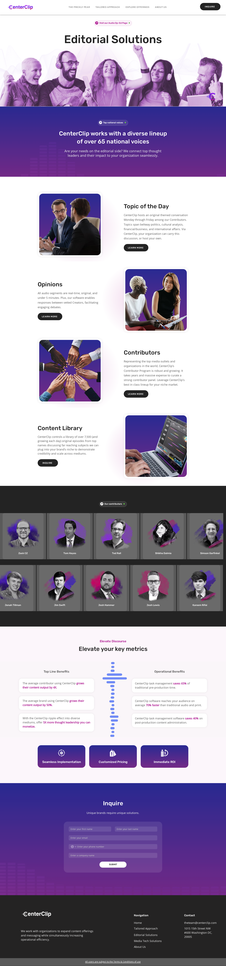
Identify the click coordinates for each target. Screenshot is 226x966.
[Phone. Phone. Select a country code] (74, 847)
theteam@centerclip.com (200, 924)
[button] (137, 7)
